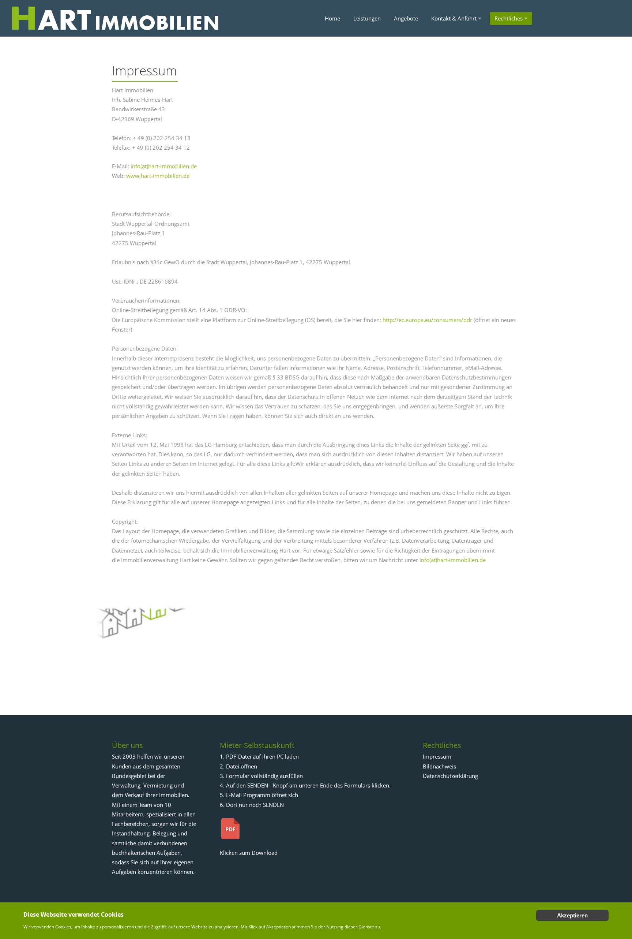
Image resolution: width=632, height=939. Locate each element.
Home (332, 18)
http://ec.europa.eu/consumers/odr (427, 319)
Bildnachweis (439, 766)
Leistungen (367, 18)
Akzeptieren (572, 915)
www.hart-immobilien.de (157, 175)
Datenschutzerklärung (450, 775)
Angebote (406, 18)
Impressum (437, 756)
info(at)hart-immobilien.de (164, 166)
